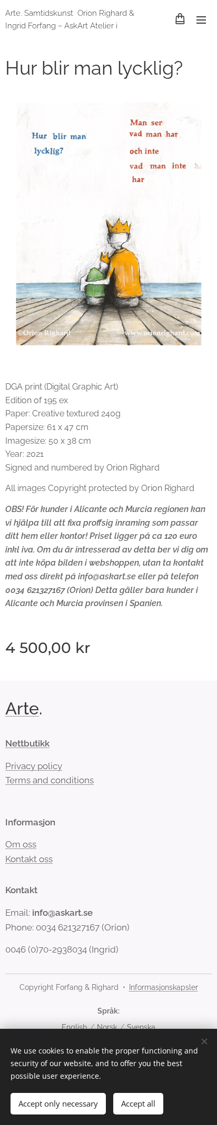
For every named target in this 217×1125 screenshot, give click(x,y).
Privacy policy (33, 766)
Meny (201, 19)
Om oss (20, 844)
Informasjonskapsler (163, 987)
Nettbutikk (27, 743)
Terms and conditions (49, 780)
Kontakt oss (29, 859)
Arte (22, 708)
